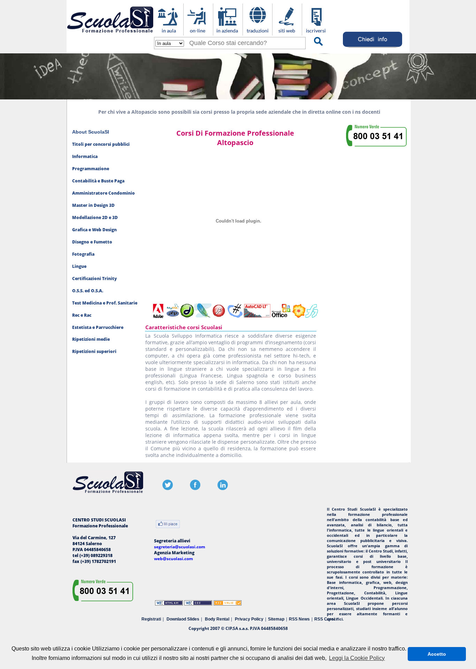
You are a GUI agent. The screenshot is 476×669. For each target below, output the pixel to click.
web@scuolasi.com (173, 559)
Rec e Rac (81, 315)
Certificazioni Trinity (94, 278)
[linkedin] (222, 488)
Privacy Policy (249, 619)
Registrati (151, 619)
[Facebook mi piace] (168, 524)
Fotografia (83, 254)
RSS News (299, 619)
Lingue (79, 266)
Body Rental (217, 619)
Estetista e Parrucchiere (97, 327)
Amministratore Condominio (103, 193)
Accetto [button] (437, 654)
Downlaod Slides (183, 619)
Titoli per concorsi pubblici (101, 144)
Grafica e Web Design (94, 230)
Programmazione (90, 169)
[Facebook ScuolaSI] (195, 488)
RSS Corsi (324, 619)
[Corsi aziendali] (227, 32)
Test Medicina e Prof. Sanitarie (104, 303)
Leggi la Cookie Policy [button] (357, 658)
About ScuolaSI (90, 132)
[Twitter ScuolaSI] (167, 488)
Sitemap (276, 619)
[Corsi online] (198, 32)
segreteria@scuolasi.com (179, 547)
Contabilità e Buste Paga (98, 181)
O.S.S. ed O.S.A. (87, 291)
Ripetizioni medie (91, 339)
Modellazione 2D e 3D (95, 217)
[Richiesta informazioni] (372, 47)
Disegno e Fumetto (92, 242)
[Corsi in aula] (168, 32)
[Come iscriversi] (316, 32)
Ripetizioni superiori (94, 351)
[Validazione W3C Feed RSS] (227, 604)
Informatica (85, 156)
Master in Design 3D (93, 205)
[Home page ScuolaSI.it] (110, 34)
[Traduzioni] (257, 32)
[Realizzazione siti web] (287, 32)
